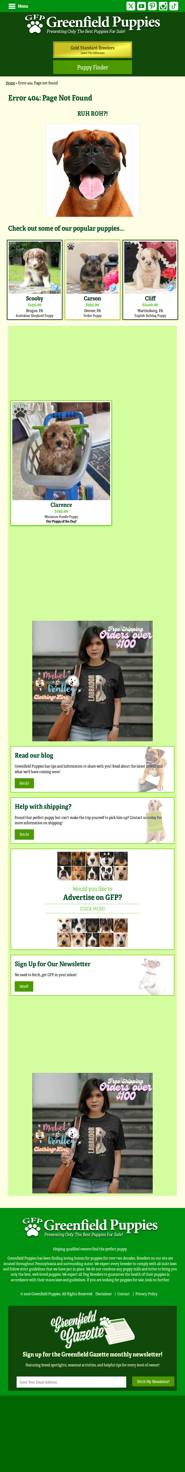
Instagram (163, 6)
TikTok (173, 6)
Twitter (130, 6)
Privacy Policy (146, 1293)
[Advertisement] (92, 362)
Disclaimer (103, 1293)
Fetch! (24, 783)
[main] (92, 206)
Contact (123, 1293)
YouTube (141, 6)
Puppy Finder (92, 67)
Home (10, 83)
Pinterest (152, 6)
